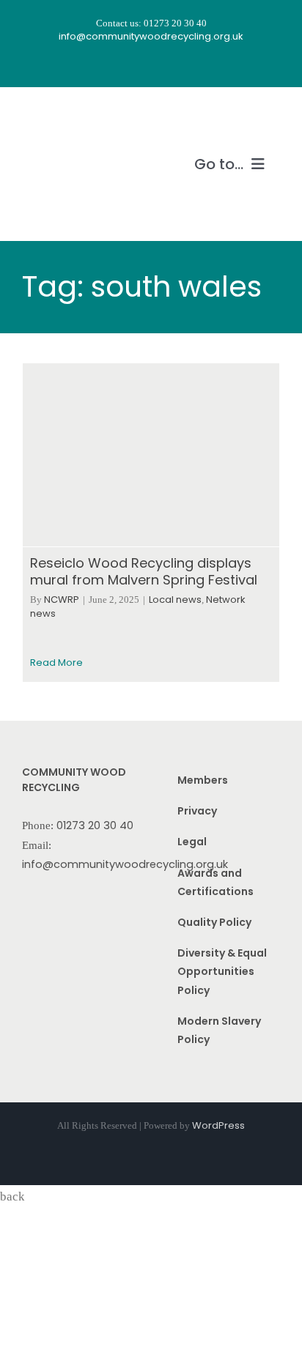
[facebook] (111, 65)
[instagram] (138, 65)
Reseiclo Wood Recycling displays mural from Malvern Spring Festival (143, 571)
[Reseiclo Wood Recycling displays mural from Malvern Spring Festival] (151, 454)
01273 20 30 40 (94, 825)
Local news (175, 599)
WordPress (218, 1125)
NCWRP (61, 599)
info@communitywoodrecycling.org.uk (125, 864)
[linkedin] (190, 65)
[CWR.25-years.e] (77, 115)
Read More (56, 662)
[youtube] (164, 65)
